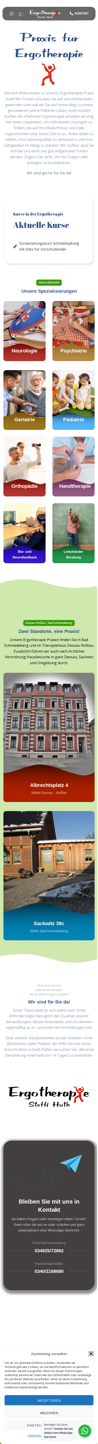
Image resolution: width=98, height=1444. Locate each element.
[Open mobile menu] (11, 13)
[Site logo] (45, 13)
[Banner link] (24, 331)
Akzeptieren (49, 1400)
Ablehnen (49, 1412)
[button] (91, 1353)
